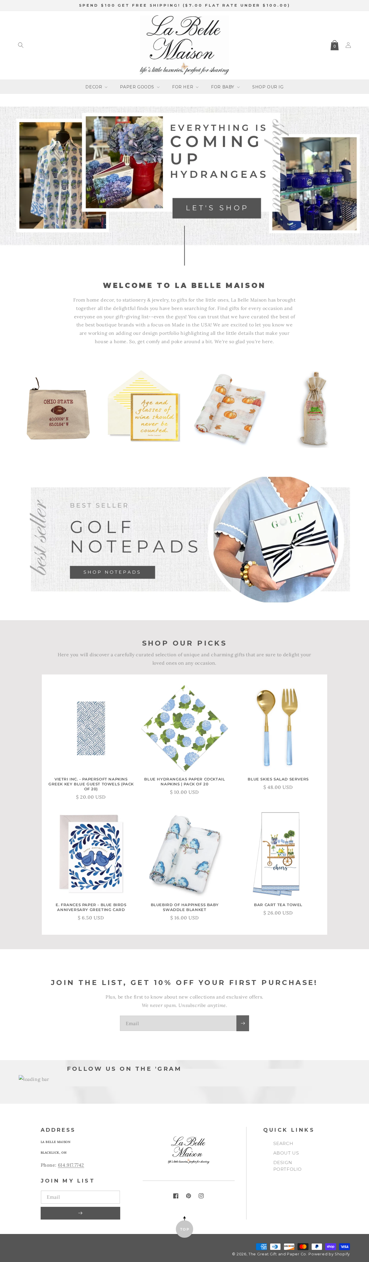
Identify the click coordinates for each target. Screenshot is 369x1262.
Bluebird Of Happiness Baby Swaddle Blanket (185, 907)
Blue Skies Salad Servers (278, 779)
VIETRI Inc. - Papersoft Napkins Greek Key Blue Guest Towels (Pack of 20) (91, 784)
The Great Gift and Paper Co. (277, 1254)
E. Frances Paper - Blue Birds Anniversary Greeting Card (91, 907)
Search (283, 1143)
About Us (286, 1153)
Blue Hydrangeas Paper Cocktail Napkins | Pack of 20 (184, 781)
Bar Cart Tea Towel (278, 904)
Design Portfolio (287, 1166)
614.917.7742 (71, 1165)
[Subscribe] (242, 1023)
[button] (20, 45)
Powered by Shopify (329, 1254)
